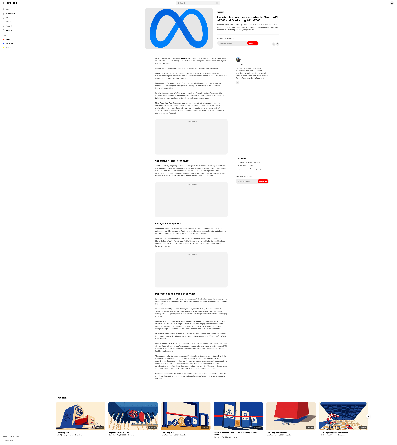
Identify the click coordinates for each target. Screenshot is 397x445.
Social (220, 12)
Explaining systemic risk (119, 433)
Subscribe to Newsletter (226, 38)
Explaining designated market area (334, 433)
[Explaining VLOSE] (80, 416)
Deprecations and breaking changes (250, 169)
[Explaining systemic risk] (133, 416)
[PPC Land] (12, 3)
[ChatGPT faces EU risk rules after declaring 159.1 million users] (238, 416)
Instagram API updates (245, 166)
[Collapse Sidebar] (3, 3)
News (235, 437)
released (184, 58)
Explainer (78, 435)
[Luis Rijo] (238, 59)
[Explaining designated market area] (343, 416)
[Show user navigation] (392, 3)
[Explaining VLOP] (185, 416)
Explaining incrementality (277, 433)
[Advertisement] (191, 138)
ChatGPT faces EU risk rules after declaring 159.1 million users (237, 434)
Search (182, 3)
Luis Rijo (239, 65)
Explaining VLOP (168, 433)
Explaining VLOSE (64, 433)
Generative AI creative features (248, 162)
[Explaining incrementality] (291, 416)
